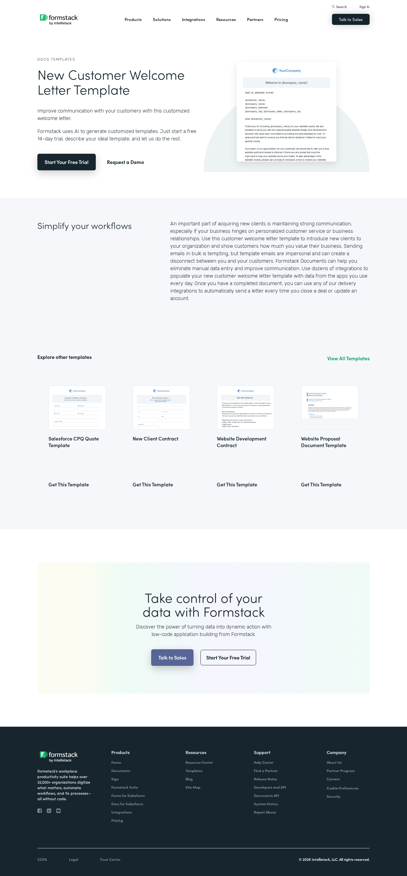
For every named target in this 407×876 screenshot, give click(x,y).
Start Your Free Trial (67, 161)
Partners (255, 19)
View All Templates (348, 358)
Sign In (364, 6)
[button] (133, 19)
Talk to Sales (351, 19)
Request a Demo (125, 161)
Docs (43, 59)
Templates (63, 59)
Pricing (281, 19)
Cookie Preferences (343, 788)
